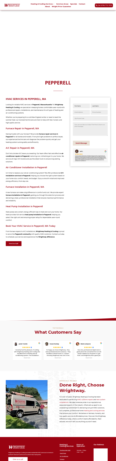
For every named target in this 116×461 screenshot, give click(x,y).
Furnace (62, 459)
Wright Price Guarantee (61, 6)
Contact (82, 4)
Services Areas (62, 4)
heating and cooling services (94, 411)
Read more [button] (27, 358)
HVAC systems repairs (85, 399)
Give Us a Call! (13, 243)
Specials (73, 4)
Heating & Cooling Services (42, 4)
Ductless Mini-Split (65, 450)
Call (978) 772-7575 (105, 5)
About (47, 6)
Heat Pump (63, 453)
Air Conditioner (64, 456)
